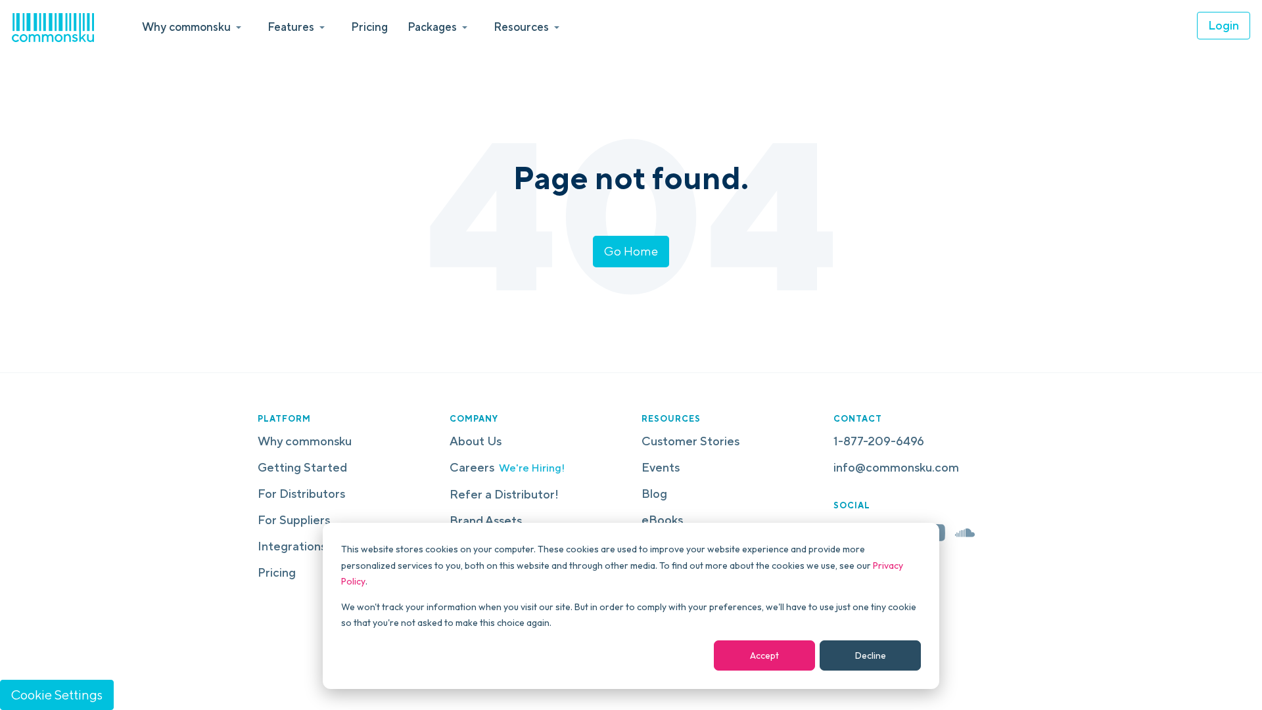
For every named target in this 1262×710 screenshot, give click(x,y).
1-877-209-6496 (878, 441)
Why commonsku (186, 26)
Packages (432, 26)
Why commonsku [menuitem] (305, 441)
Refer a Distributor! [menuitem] (504, 494)
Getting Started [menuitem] (302, 467)
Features (291, 26)
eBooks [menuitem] (662, 520)
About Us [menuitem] (476, 441)
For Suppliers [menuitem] (294, 520)
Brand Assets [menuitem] (486, 520)
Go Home (631, 251)
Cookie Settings (57, 694)
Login (1223, 25)
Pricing (369, 26)
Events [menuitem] (661, 467)
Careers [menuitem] (507, 467)
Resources (521, 26)
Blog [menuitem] (654, 493)
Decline (870, 655)
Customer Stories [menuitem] (690, 441)
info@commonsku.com (896, 467)
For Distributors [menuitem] (301, 493)
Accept (764, 655)
